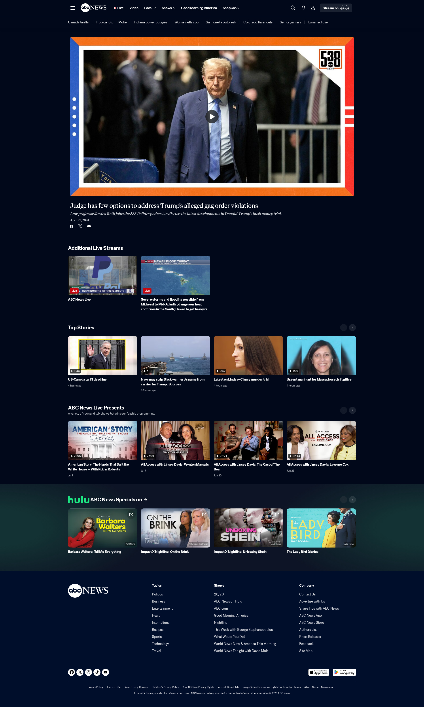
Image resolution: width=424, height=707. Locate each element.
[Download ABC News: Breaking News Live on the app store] (318, 672)
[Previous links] (343, 499)
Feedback (306, 644)
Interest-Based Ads (228, 687)
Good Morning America (231, 615)
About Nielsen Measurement (320, 687)
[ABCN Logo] (93, 8)
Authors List (308, 629)
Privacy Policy (95, 687)
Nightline (220, 622)
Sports (157, 637)
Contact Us (307, 594)
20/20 (219, 594)
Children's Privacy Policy (165, 687)
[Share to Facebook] (71, 226)
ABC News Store (311, 622)
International (161, 622)
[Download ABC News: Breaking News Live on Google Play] (344, 672)
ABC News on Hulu (228, 601)
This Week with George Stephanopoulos (243, 629)
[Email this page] (89, 226)
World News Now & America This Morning (245, 644)
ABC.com (221, 608)
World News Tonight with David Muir (241, 651)
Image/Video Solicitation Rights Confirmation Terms (272, 687)
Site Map (305, 651)
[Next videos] (352, 327)
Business (158, 601)
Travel (156, 651)
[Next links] (352, 499)
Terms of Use (114, 687)
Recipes (157, 629)
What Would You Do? (229, 637)
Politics (157, 594)
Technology (160, 644)
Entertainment (162, 608)
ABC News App (310, 615)
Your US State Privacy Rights (198, 687)
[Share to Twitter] (80, 226)
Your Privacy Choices (136, 687)
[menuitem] (78, 22)
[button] (72, 8)
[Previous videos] (343, 327)
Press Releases (310, 637)
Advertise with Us (312, 601)
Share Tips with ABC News (319, 608)
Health (156, 615)
